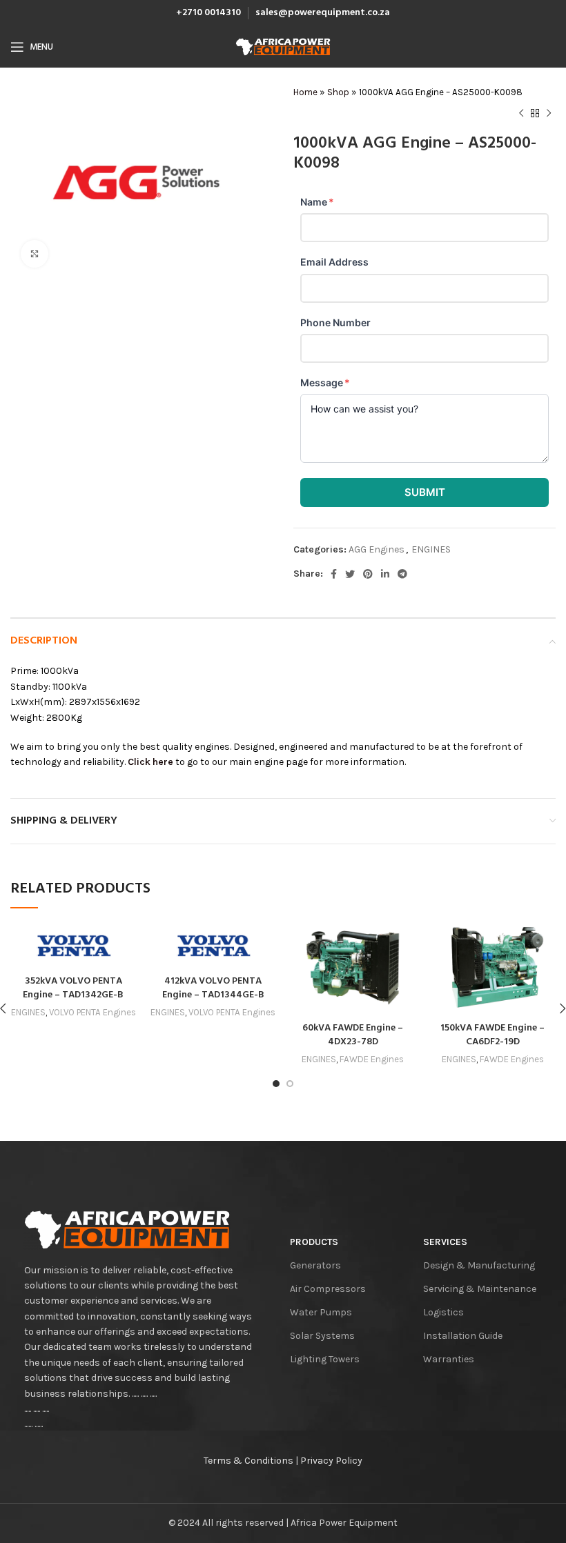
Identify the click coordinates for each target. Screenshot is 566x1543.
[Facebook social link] (333, 574)
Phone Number (335, 322)
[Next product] (549, 113)
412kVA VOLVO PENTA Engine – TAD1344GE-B (213, 988)
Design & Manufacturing (479, 1265)
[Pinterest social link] (368, 574)
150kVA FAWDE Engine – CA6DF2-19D (492, 1035)
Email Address (334, 262)
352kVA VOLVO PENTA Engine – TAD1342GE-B (73, 988)
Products (314, 1242)
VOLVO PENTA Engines (92, 1012)
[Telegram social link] (402, 574)
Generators (315, 1265)
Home (305, 92)
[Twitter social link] (350, 574)
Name (317, 202)
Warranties (448, 1359)
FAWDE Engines (372, 1059)
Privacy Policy (331, 1460)
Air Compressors (328, 1289)
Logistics (443, 1312)
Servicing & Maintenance (479, 1289)
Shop (338, 92)
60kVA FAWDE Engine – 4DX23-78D (352, 1035)
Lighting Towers (325, 1359)
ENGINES (431, 549)
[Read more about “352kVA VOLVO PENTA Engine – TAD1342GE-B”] (24, 954)
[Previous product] (521, 113)
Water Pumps (321, 1312)
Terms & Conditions (248, 1460)
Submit (424, 492)
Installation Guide (462, 1336)
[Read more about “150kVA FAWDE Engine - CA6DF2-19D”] (444, 1001)
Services (445, 1242)
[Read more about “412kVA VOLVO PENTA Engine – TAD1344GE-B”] (164, 954)
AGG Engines (376, 549)
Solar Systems (322, 1336)
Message (325, 382)
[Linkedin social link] (385, 574)
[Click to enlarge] (34, 254)
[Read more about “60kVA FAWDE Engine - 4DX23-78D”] (304, 1001)
